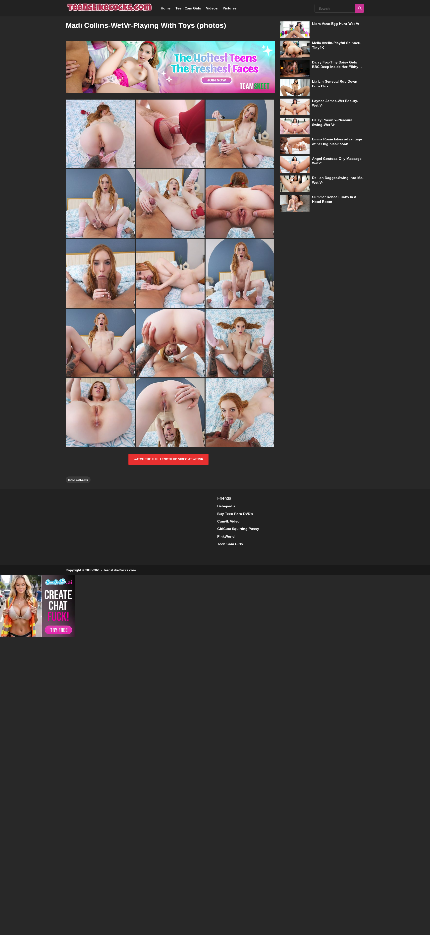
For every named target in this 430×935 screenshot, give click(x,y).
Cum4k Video (228, 521)
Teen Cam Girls (188, 8)
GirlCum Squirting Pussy (238, 529)
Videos (212, 8)
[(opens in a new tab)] (295, 29)
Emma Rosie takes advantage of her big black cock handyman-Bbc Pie (337, 143)
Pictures (230, 8)
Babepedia (226, 506)
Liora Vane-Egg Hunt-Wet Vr (335, 24)
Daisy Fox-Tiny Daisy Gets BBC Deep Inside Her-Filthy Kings (335, 66)
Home (165, 8)
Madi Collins (78, 479)
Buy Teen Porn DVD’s (235, 514)
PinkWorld (226, 536)
